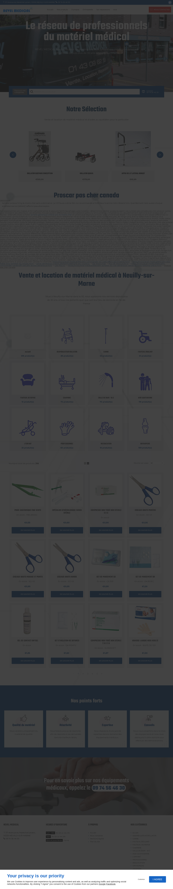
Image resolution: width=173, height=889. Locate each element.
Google (102, 884)
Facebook (110, 884)
